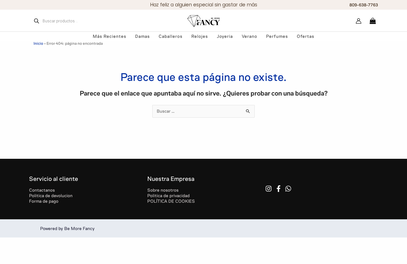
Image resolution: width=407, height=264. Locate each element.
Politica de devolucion (51, 195)
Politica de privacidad (168, 195)
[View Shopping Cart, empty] (372, 21)
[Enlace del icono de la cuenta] (359, 21)
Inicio (38, 43)
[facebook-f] (279, 188)
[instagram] (269, 188)
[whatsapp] (289, 188)
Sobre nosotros (163, 190)
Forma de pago (43, 201)
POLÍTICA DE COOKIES (171, 201)
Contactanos (42, 190)
